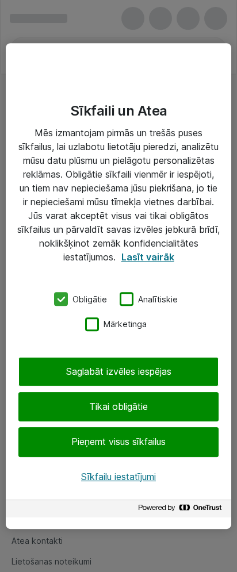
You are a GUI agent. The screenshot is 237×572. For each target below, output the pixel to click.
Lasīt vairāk (147, 257)
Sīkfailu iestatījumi (118, 476)
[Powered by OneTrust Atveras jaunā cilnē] (181, 510)
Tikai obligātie (118, 406)
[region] (118, 286)
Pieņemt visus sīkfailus (118, 442)
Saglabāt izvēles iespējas (118, 371)
